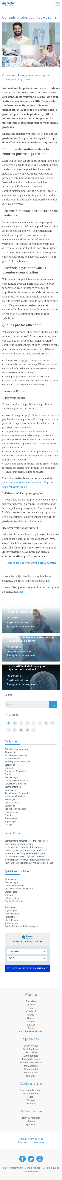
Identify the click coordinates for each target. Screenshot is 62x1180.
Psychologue (11, 910)
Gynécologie (10, 790)
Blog (31, 1096)
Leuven (31, 1024)
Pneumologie (11, 818)
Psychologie (10, 821)
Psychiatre (10, 917)
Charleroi (31, 1011)
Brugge (31, 1018)
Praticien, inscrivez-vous (31, 1142)
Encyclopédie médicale (15, 784)
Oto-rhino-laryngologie (15, 809)
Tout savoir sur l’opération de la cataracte (24, 847)
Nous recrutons (31, 1093)
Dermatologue (11, 882)
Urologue (9, 895)
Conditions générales (36, 1168)
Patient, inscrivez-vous (31, 1138)
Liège (31, 1014)
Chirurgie (9, 768)
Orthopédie (10, 806)
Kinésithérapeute (31, 1059)
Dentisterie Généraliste (15, 771)
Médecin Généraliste (14, 885)
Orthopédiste (11, 892)
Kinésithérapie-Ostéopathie (18, 793)
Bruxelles (31, 1001)
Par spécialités (12, 812)
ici (26, 261)
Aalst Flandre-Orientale (31, 1031)
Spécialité (31, 1124)
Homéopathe (31, 1069)
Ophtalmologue (12, 898)
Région (31, 1121)
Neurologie (10, 799)
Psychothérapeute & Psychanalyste (21, 926)
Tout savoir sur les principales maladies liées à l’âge (29, 863)
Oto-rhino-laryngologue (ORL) (19, 888)
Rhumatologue (12, 923)
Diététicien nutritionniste (16, 780)
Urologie (8, 824)
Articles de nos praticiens (16, 755)
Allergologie (10, 752)
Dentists (8, 774)
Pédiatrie (9, 815)
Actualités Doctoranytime (17, 749)
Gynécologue (11, 879)
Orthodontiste (31, 1055)
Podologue (10, 907)
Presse (31, 1103)
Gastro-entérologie (14, 787)
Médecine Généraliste (15, 796)
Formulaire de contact (31, 1090)
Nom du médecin (31, 1117)
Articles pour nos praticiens (17, 79)
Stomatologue (11, 920)
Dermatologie (11, 777)
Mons (31, 1028)
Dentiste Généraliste (14, 901)
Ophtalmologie (12, 802)
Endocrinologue (12, 914)
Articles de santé (13, 758)
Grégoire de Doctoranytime (34, 75)
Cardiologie (10, 765)
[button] (53, 704)
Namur (31, 1021)
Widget (31, 1100)
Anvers (31, 1004)
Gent (31, 1008)
